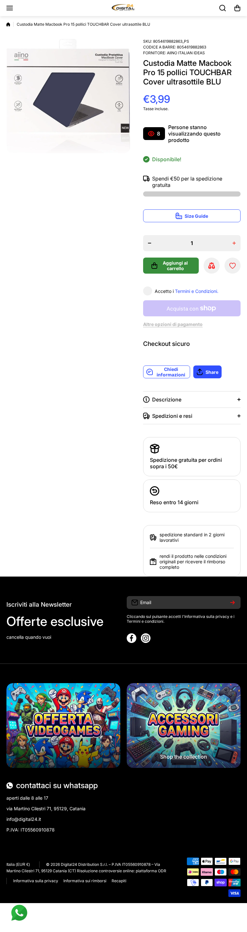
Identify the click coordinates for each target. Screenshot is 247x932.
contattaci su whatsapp (57, 785)
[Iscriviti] (232, 602)
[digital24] (123, 8)
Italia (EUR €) (18, 864)
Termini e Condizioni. (196, 291)
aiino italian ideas (186, 52)
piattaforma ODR (151, 870)
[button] (237, 8)
